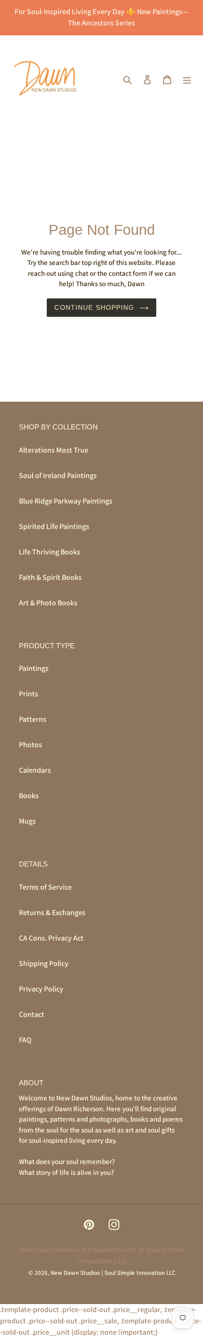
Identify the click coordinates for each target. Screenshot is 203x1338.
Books (29, 796)
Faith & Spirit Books (50, 577)
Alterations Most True (53, 450)
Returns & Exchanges (52, 912)
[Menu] (187, 79)
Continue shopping (94, 307)
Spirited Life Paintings (54, 526)
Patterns (32, 719)
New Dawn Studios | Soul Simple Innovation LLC (113, 1273)
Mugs (27, 821)
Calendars (35, 770)
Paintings (34, 668)
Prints (28, 694)
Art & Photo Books (48, 603)
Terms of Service (45, 887)
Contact (31, 1014)
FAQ (25, 1040)
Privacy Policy (41, 989)
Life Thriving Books (49, 552)
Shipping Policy (43, 963)
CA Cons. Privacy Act (51, 938)
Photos (30, 745)
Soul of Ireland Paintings (58, 475)
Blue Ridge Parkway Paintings (65, 501)
